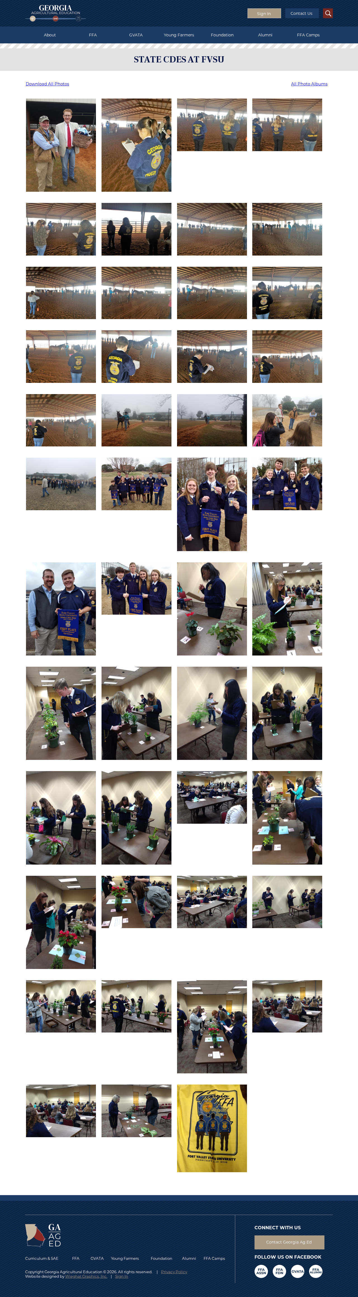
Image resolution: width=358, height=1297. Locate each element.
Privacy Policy (174, 1272)
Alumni (265, 35)
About (50, 35)
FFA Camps (308, 35)
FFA (93, 35)
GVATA (136, 35)
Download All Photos (47, 83)
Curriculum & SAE (41, 1258)
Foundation (222, 35)
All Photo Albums (309, 83)
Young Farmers (179, 35)
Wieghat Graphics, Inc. (86, 1276)
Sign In (121, 1276)
